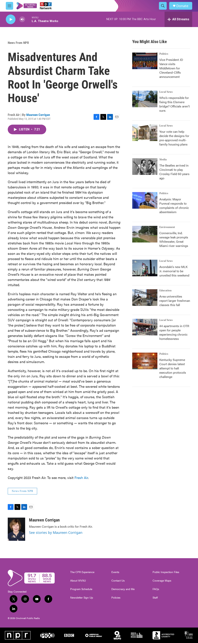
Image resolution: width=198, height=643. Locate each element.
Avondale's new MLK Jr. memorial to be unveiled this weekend (174, 271)
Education (165, 290)
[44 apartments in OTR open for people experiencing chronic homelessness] (144, 327)
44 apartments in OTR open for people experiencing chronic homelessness (174, 332)
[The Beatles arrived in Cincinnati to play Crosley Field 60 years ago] (144, 166)
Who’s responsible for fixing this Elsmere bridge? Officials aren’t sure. (174, 104)
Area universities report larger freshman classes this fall (174, 300)
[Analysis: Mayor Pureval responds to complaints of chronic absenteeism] (144, 200)
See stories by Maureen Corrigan (55, 532)
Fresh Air (81, 477)
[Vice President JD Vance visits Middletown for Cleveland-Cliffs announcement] (144, 61)
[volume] (22, 19)
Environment (167, 227)
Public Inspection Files (166, 572)
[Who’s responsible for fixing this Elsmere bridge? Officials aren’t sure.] (144, 99)
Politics (163, 53)
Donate (182, 6)
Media (163, 159)
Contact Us (118, 580)
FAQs (156, 589)
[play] (11, 19)
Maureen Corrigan (38, 115)
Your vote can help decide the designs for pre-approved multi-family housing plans (174, 137)
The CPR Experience (82, 572)
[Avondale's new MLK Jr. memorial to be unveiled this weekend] (144, 268)
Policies (115, 597)
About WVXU (78, 580)
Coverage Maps (162, 580)
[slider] (28, 19)
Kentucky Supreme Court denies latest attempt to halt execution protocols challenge (172, 368)
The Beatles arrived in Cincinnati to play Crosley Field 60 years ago (174, 171)
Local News (166, 92)
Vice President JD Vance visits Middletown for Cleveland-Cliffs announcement (171, 68)
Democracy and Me (123, 589)
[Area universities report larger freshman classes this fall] (144, 297)
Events (115, 572)
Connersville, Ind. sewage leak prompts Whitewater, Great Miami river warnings (173, 239)
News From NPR (18, 43)
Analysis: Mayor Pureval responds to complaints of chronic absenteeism (174, 205)
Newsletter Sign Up (81, 597)
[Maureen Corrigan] (16, 529)
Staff (155, 597)
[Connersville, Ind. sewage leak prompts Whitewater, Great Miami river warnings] (144, 234)
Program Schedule (81, 589)
